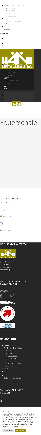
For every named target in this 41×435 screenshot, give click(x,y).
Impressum (8, 375)
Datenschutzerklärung (12, 378)
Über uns (7, 18)
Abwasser (12, 11)
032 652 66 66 (5, 267)
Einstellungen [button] (8, 430)
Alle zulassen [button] (20, 430)
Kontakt (7, 29)
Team (6, 26)
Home (6, 3)
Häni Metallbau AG (15, 21)
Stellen (10, 23)
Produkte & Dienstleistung (14, 5)
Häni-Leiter (12, 13)
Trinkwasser (12, 8)
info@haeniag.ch (6, 270)
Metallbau (12, 16)
